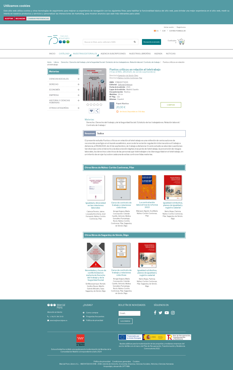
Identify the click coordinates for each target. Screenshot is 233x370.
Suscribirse (125, 321)
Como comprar (92, 313)
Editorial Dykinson (125, 85)
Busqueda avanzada (151, 42)
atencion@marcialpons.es (58, 320)
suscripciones (113, 54)
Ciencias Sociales (59, 79)
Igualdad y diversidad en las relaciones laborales (96, 205)
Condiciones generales (121, 361)
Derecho (64, 62)
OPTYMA (126, 366)
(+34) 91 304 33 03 (56, 316)
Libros (56, 62)
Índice (100, 133)
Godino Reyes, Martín (95, 286)
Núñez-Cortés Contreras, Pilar (130, 78)
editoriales (85, 54)
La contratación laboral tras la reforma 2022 (147, 204)
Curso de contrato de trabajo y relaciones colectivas (121, 205)
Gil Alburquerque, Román (95, 284)
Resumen (90, 133)
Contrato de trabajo (152, 62)
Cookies (136, 361)
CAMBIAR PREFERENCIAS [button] (38, 18)
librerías (140, 54)
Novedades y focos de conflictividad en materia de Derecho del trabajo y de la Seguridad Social (95, 275)
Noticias (170, 54)
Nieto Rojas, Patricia (173, 211)
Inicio (53, 53)
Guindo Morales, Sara (95, 289)
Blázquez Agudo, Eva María (147, 211)
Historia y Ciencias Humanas (59, 101)
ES (157, 31)
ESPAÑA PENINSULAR (177, 31)
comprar (171, 105)
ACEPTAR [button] (9, 18)
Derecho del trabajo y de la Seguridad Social (87, 62)
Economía (54, 90)
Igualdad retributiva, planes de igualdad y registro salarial (173, 205)
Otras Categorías (59, 108)
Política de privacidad (94, 320)
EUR (164, 31)
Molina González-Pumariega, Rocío (122, 218)
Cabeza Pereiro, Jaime (95, 211)
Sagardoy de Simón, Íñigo (128, 75)
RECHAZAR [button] (20, 18)
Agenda (158, 54)
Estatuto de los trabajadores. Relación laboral (124, 62)
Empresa (54, 95)
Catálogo (64, 54)
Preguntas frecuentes (95, 316)
